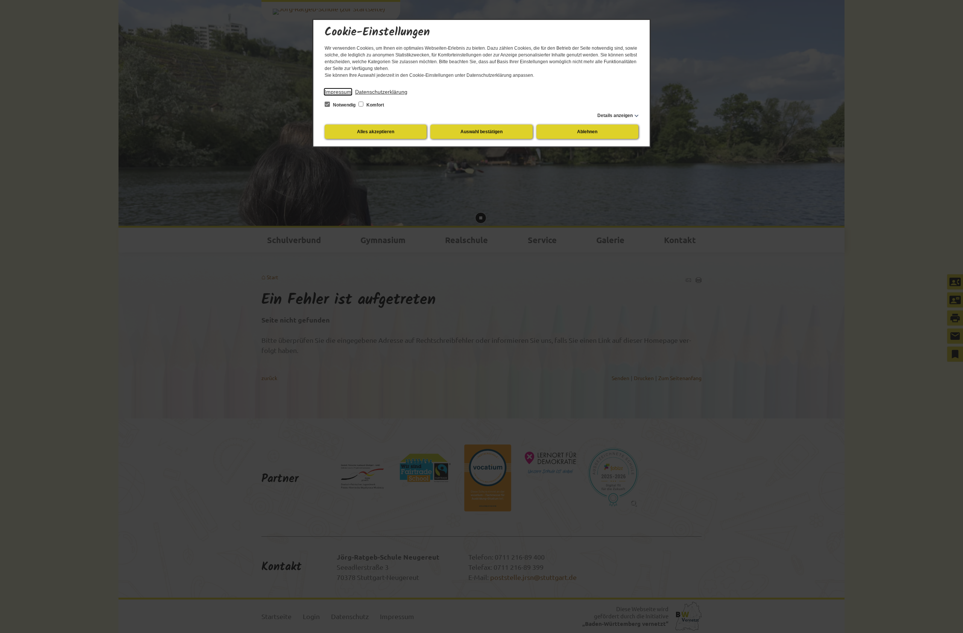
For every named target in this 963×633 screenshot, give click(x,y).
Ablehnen (587, 131)
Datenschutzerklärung (381, 92)
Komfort (374, 105)
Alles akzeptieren (375, 131)
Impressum (338, 92)
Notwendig (344, 105)
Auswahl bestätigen (481, 131)
